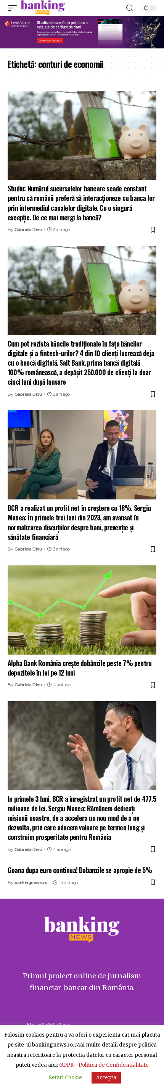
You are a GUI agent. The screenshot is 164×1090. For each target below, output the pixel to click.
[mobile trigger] (14, 8)
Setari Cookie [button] (65, 1077)
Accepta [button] (106, 1077)
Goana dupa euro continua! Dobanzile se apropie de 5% (80, 870)
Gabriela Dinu (28, 229)
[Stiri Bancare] (43, 8)
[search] (129, 8)
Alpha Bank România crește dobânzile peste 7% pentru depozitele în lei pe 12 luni (79, 667)
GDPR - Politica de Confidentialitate (104, 1065)
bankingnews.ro (31, 882)
